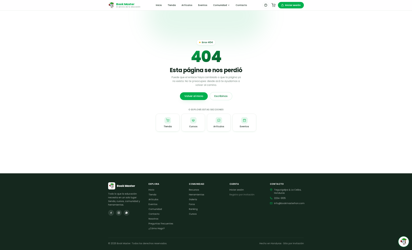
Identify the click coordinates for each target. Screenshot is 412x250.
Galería (193, 199)
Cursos (193, 214)
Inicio (159, 5)
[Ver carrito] (273, 5)
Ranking (193, 209)
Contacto (241, 5)
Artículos (187, 5)
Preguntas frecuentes (161, 223)
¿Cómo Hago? (157, 228)
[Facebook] (111, 213)
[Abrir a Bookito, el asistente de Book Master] (403, 241)
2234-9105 (280, 198)
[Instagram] (119, 213)
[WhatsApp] (126, 213)
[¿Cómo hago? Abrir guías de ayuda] (265, 5)
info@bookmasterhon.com (289, 203)
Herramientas (196, 194)
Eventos (202, 5)
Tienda (172, 5)
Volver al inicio (193, 96)
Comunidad (220, 5)
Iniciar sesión (293, 5)
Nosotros (153, 218)
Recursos (194, 189)
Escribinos (221, 96)
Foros (192, 204)
